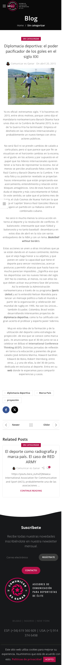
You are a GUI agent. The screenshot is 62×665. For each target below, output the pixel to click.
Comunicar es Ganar (22, 63)
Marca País (45, 392)
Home (20, 25)
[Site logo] (18, 5)
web (9, 370)
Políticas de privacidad (27, 659)
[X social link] (14, 409)
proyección (13, 400)
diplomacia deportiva (16, 317)
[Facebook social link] (6, 409)
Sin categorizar (36, 25)
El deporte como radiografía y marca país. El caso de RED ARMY (31, 456)
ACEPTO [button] (49, 659)
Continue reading (31, 490)
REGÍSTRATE (48, 557)
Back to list (31, 425)
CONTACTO (31, 570)
